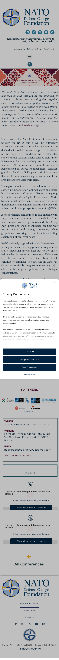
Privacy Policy (29, 375)
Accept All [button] (29, 352)
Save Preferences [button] (29, 367)
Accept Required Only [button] (29, 359)
